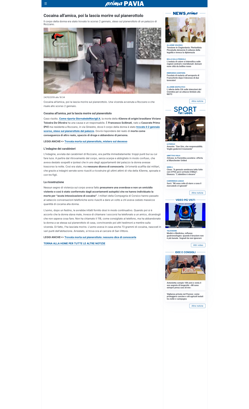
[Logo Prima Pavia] (124, 4)
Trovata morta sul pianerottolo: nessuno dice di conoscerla (100, 237)
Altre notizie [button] (197, 101)
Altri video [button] (198, 245)
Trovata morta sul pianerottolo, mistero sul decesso (95, 141)
